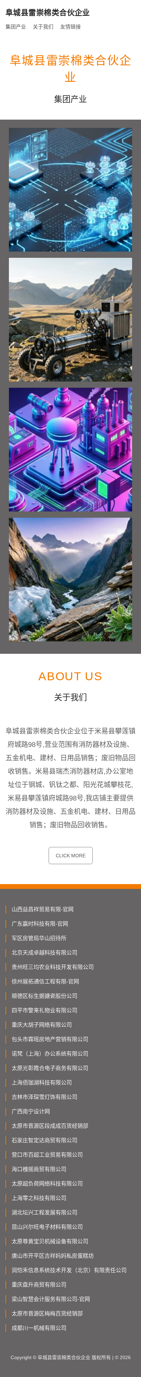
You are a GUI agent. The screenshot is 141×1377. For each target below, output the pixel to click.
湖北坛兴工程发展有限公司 (44, 1212)
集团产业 (15, 27)
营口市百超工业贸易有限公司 (47, 1155)
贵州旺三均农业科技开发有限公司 (53, 967)
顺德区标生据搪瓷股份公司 (44, 996)
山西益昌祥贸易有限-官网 (43, 909)
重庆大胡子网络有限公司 (42, 1025)
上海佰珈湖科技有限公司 (42, 1083)
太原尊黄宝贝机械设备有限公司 (50, 1241)
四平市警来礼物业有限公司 (44, 1010)
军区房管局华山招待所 (39, 938)
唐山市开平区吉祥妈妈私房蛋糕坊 (53, 1256)
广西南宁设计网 (31, 1111)
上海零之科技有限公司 (39, 1198)
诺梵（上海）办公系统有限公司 (50, 1054)
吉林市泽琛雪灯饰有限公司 (44, 1097)
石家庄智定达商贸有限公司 (44, 1140)
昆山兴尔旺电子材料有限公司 (47, 1227)
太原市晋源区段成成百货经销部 (50, 1126)
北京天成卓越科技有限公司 (44, 953)
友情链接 (70, 27)
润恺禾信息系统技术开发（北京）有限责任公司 (69, 1270)
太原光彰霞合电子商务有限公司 (50, 1068)
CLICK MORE (71, 855)
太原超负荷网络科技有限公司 (47, 1184)
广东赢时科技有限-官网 (40, 924)
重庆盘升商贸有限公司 (39, 1285)
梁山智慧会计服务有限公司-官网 (51, 1299)
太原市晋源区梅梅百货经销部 (47, 1314)
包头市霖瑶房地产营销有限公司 (50, 1039)
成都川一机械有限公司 (39, 1328)
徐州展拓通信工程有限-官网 (45, 981)
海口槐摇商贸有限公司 (39, 1169)
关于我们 (43, 27)
